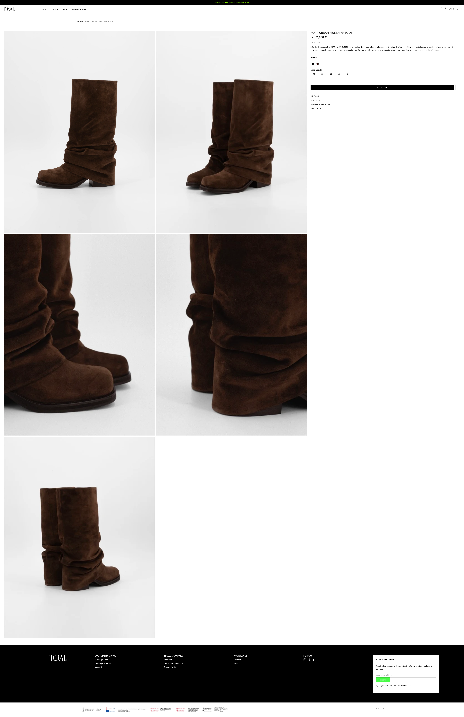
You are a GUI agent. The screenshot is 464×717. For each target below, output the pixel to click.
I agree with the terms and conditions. (395, 685)
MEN (65, 9)
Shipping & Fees (101, 660)
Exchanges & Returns (103, 663)
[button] (313, 64)
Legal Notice (169, 660)
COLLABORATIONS (78, 9)
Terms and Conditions (173, 663)
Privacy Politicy (170, 667)
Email (236, 663)
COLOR (314, 57)
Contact (237, 660)
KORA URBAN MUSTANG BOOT (99, 21)
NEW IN (45, 9)
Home (80, 21)
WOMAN (55, 9)
